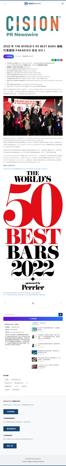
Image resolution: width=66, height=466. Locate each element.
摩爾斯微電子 (8, 386)
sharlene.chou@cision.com (17, 332)
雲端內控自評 (16, 389)
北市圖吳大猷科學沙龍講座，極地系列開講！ (49, 344)
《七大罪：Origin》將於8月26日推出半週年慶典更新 (48, 366)
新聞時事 (30, 56)
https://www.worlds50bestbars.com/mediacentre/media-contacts (25, 169)
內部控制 (23, 386)
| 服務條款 (29, 461)
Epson (16, 386)
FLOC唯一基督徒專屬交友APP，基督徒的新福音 (49, 328)
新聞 (25, 56)
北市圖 (6, 379)
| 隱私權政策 (35, 461)
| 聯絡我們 (41, 461)
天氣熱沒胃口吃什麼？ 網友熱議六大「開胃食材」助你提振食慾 (49, 358)
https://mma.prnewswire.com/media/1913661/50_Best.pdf (26, 295)
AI (26, 383)
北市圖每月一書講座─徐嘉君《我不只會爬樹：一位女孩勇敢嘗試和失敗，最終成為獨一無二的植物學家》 (49, 336)
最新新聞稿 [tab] (42, 323)
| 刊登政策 (24, 461)
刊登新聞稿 (11, 412)
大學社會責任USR (16, 379)
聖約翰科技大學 (19, 383)
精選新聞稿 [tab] (35, 323)
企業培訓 (7, 389)
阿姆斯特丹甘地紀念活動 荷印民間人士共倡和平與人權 (49, 351)
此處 (54, 152)
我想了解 (10, 446)
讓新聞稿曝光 (11, 429)
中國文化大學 (8, 383)
